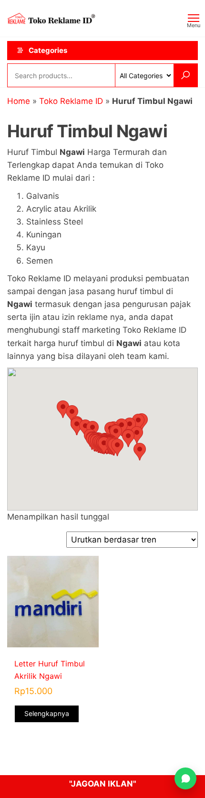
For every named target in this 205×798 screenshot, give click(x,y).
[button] (117, 447)
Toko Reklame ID (71, 101)
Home (18, 101)
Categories (48, 50)
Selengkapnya (46, 713)
